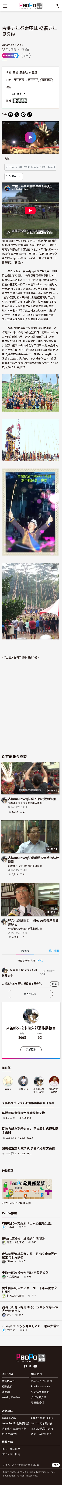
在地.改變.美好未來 (42, 1428)
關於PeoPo (8, 1381)
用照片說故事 (9, 1434)
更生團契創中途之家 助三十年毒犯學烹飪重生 (29, 1290)
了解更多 (31, 1049)
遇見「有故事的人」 (42, 1434)
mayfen (11, 1330)
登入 (40, 961)
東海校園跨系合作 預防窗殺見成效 (25, 1272)
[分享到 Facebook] (10, 114)
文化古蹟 (19, 80)
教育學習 (33, 80)
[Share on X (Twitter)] (16, 114)
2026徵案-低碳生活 (42, 1418)
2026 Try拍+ (9, 1418)
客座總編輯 (37, 1402)
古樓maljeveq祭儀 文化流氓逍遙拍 (32, 799)
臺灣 (15, 72)
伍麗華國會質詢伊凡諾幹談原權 (23, 1113)
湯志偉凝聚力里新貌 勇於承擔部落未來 (28, 1149)
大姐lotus (23, 1089)
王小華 (10, 1227)
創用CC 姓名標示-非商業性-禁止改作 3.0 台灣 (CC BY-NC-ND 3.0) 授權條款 (20, 100)
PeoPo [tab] (25, 950)
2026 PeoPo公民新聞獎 (16, 1423)
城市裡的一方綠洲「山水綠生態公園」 (28, 1223)
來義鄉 (33, 72)
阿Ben (10, 1261)
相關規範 (7, 1386)
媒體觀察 (46, 80)
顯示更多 (17, 93)
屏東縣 (23, 72)
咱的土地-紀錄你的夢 (14, 1428)
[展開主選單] (5, 6)
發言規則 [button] (53, 950)
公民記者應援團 (40, 1392)
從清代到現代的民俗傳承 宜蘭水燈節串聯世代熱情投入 (30, 1309)
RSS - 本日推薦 (11, 1454)
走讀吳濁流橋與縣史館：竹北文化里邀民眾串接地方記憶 (29, 1255)
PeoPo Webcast (40, 1386)
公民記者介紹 (39, 1397)
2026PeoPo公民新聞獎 (16, 1203)
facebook (26, 1366)
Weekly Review (11, 1397)
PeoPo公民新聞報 (41, 1381)
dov (9, 1314)
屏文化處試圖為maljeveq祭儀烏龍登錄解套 (33, 922)
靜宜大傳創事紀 (15, 1242)
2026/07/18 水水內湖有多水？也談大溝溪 (30, 1326)
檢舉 (26, 55)
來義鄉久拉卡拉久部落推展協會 (25, 803)
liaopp (8, 1089)
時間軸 (6, 1392)
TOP (56, 1465)
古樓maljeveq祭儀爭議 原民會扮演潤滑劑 (33, 859)
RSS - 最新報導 (11, 1449)
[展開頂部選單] (57, 6)
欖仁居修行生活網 (54, 1090)
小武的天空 (13, 1276)
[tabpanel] (30, 973)
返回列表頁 (30, 993)
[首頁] (31, 6)
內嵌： (8, 158)
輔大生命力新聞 (15, 1295)
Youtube (35, 1366)
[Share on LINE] (23, 114)
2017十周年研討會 (41, 1423)
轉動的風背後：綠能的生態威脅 (23, 1238)
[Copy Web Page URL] (29, 114)
